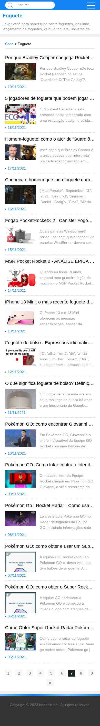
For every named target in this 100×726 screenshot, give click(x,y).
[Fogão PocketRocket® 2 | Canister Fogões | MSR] (20, 243)
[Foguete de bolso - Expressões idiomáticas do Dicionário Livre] (20, 364)
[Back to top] (94, 648)
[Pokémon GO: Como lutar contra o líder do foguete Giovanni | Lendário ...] (20, 486)
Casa (9, 44)
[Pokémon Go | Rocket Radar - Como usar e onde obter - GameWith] (20, 525)
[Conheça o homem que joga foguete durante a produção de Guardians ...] (20, 202)
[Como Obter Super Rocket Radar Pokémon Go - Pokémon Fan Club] (20, 649)
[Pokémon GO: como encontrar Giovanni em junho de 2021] (20, 445)
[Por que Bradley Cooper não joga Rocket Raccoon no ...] (20, 79)
